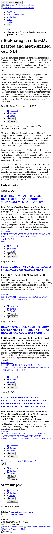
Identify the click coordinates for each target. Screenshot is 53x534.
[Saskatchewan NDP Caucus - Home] (17, 6)
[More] (9, 24)
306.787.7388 (17, 514)
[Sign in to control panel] (12, 527)
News (9, 29)
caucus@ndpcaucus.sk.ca (22, 512)
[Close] (3, 463)
